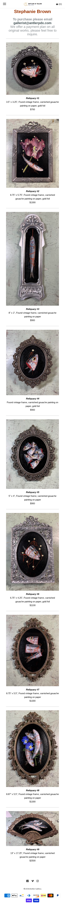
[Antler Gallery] (32, 4)
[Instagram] (37, 881)
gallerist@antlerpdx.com (32, 23)
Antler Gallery (35, 889)
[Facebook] (27, 881)
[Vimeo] (32, 881)
